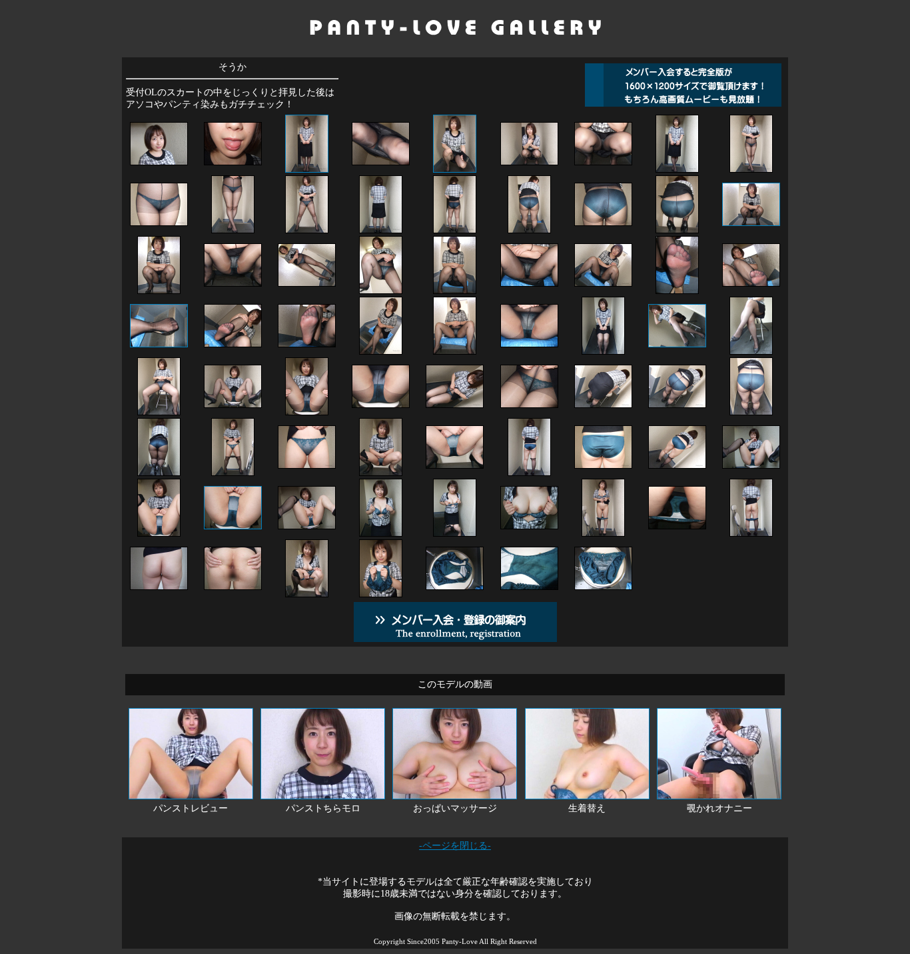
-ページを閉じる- (455, 846)
